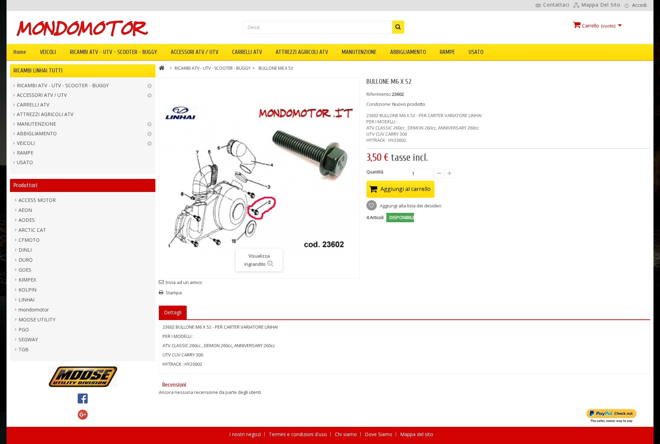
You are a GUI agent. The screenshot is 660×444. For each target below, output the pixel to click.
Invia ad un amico (184, 282)
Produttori (25, 185)
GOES (25, 269)
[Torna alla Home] (161, 69)
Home (19, 52)
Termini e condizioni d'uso (298, 434)
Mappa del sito (600, 4)
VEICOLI (48, 52)
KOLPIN (27, 289)
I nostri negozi (245, 434)
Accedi (639, 5)
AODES (27, 220)
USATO (476, 52)
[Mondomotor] (116, 28)
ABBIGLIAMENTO (408, 52)
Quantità (374, 172)
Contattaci (556, 4)
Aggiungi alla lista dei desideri (410, 206)
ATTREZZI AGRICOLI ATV (302, 52)
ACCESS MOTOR (37, 200)
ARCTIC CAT (32, 230)
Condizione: (378, 104)
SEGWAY (28, 339)
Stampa (174, 292)
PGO (24, 329)
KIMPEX (27, 279)
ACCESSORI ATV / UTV (194, 52)
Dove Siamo (379, 434)
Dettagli (173, 312)
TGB (24, 349)
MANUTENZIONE (359, 52)
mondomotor (34, 309)
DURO (26, 260)
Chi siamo (346, 434)
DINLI (25, 250)
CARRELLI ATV (247, 52)
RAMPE (447, 52)
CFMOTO (29, 240)
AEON (25, 210)
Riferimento (378, 94)
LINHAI (26, 299)
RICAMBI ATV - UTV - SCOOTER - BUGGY (113, 52)
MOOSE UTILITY (37, 319)
